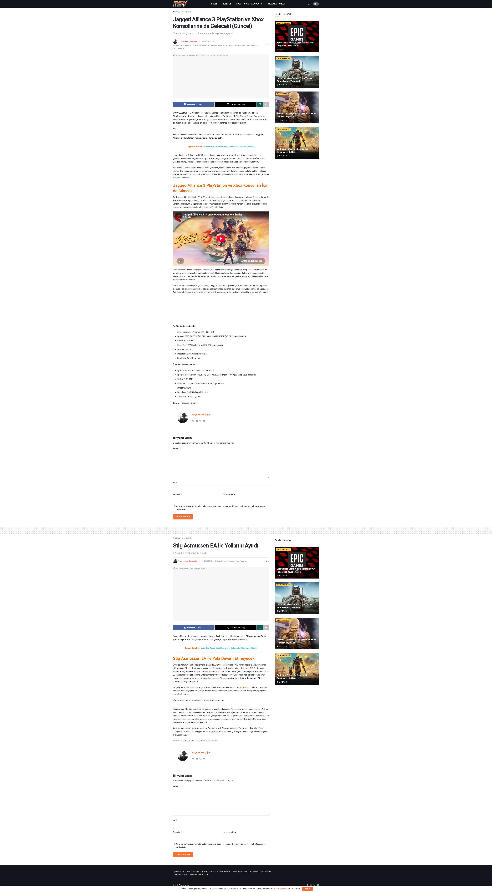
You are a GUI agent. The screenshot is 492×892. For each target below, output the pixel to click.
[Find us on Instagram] (311, 885)
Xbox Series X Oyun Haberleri (260, 872)
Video (238, 4)
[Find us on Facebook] (307, 885)
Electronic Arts (188, 741)
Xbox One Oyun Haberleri (236, 45)
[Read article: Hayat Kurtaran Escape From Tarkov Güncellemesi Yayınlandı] (297, 72)
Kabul (307, 889)
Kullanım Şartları (279, 889)
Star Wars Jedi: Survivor (207, 741)
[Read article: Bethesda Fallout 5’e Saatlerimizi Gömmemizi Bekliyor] (297, 143)
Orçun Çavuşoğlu (190, 41)
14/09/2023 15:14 (207, 41)
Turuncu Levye (184, 885)
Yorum (177, 448)
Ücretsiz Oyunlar (253, 4)
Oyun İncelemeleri (193, 872)
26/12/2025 (282, 49)
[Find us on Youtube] (318, 885)
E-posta (177, 494)
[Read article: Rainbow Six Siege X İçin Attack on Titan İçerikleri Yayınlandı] (297, 107)
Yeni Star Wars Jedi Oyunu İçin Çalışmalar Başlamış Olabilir (229, 648)
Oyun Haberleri (187, 12)
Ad (175, 483)
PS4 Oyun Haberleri (201, 45)
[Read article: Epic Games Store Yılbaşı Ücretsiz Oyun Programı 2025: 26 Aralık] (297, 36)
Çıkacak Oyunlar (276, 4)
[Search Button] (309, 4)
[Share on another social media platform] (266, 104)
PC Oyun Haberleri (223, 872)
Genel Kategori (228, 561)
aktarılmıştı (245, 687)
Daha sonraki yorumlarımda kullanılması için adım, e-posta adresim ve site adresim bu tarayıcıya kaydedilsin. (220, 507)
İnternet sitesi (229, 494)
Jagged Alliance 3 (189, 403)
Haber (214, 4)
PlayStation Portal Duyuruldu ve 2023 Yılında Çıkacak (229, 146)
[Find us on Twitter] (314, 885)
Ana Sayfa (176, 12)
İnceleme (226, 4)
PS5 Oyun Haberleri (217, 45)
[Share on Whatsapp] (260, 104)
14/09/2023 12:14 (207, 561)
